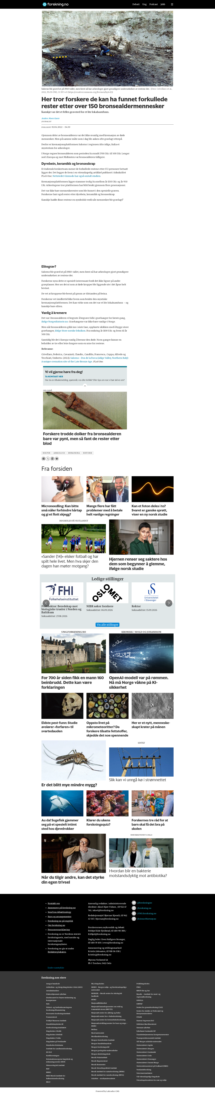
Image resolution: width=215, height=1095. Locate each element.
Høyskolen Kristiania (54, 1045)
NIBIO (48, 1072)
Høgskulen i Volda (53, 1038)
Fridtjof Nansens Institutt (56, 1021)
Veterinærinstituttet (144, 1073)
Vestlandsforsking (143, 1070)
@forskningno (144, 903)
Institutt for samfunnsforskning (59, 1049)
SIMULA (139, 1000)
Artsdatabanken (52, 991)
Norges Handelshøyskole (101, 1043)
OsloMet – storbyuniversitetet (103, 1078)
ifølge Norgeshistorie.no (54, 321)
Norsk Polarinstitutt (99, 1057)
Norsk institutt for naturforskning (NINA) (107, 1071)
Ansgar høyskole (53, 984)
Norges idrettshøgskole (100, 1054)
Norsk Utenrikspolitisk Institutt (104, 1068)
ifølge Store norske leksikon (70, 330)
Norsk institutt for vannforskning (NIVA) (107, 1075)
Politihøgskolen (142, 984)
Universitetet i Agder (144, 1045)
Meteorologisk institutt (55, 1065)
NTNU (93, 1000)
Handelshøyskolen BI (54, 1024)
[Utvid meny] (172, 4)
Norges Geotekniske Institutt (103, 1040)
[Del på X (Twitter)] (48, 459)
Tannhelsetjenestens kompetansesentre (152, 1035)
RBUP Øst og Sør (143, 991)
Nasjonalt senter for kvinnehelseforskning (108, 1020)
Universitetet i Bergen (145, 1049)
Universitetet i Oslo (144, 1056)
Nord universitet (97, 1033)
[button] (46, 603)
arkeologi (59, 453)
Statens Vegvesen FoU (145, 1021)
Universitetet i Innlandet (146, 1052)
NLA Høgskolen (97, 984)
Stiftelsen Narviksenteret (146, 1024)
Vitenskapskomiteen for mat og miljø (151, 1080)
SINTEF (139, 1004)
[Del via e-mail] (57, 459)
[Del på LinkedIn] (52, 459)
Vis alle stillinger (107, 624)
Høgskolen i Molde (53, 1031)
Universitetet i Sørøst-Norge (147, 1063)
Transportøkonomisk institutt (148, 1038)
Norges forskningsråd (100, 1047)
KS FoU (49, 1052)
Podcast (153, 4)
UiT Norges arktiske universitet (148, 1041)
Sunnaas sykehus (143, 1028)
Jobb (163, 4)
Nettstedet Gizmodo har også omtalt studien (76, 176)
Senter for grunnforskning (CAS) (149, 1007)
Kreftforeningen (52, 1056)
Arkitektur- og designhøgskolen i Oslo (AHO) (64, 987)
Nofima (94, 1029)
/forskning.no (144, 908)
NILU (48, 1082)
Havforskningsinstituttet (56, 1028)
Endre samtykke (56, 967)
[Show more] (85, 386)
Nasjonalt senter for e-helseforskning (106, 1016)
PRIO (138, 987)
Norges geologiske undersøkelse (104, 1050)
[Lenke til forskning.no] (84, 3)
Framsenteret (51, 1017)
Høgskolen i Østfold (54, 1035)
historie (87, 453)
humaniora (74, 453)
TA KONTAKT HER (54, 376)
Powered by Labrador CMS (107, 1091)
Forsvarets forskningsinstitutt (58, 1013)
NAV (48, 1069)
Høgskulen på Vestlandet (56, 1041)
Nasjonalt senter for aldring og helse (105, 1013)
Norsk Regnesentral (99, 1061)
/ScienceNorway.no (146, 919)
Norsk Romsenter (98, 1065)
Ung (144, 4)
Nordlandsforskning (99, 1036)
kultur (46, 453)
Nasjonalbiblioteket (99, 1003)
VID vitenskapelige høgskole (148, 1077)
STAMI (139, 1017)
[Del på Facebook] (43, 459)
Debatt (136, 4)
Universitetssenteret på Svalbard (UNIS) (152, 1066)
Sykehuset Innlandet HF (146, 1031)
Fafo (48, 1004)
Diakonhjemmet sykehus (56, 994)
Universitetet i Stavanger (146, 1059)
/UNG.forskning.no (146, 913)
